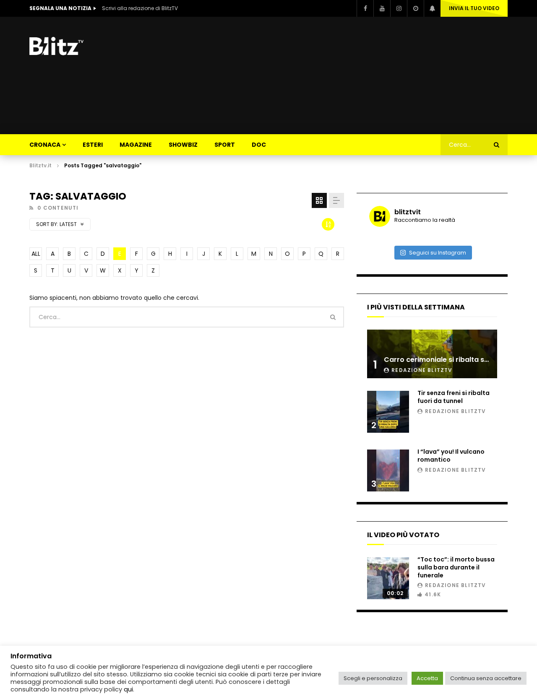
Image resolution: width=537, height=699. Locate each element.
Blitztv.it (40, 165)
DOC (259, 144)
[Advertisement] (355, 75)
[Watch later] (415, 8)
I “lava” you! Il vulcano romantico (451, 455)
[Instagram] (398, 8)
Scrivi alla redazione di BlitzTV (140, 8)
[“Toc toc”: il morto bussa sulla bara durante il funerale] (388, 578)
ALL (35, 253)
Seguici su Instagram (437, 253)
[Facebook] (365, 8)
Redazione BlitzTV (421, 370)
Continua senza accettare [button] (485, 678)
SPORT (224, 144)
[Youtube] (381, 8)
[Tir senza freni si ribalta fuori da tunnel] (388, 412)
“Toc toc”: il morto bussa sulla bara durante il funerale (456, 567)
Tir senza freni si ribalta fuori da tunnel (453, 397)
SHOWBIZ (183, 144)
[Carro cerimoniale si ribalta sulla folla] (432, 354)
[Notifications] (432, 8)
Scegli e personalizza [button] (373, 678)
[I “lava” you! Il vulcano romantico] (388, 470)
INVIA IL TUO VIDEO (474, 8)
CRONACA (44, 144)
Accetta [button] (427, 678)
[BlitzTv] (59, 46)
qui (128, 689)
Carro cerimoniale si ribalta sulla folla (449, 359)
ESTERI (93, 144)
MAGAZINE (136, 144)
